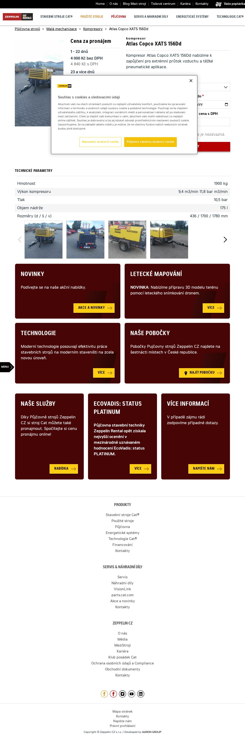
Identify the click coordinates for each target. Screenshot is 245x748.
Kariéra (185, 4)
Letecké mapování (156, 275)
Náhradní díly (122, 583)
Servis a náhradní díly (151, 17)
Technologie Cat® (230, 17)
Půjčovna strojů (27, 29)
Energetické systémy (192, 17)
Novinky (32, 275)
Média (122, 639)
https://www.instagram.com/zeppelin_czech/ (122, 693)
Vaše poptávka (234, 4)
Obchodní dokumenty (122, 669)
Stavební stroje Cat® (56, 17)
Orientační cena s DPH (199, 114)
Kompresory (93, 29)
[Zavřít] (191, 80)
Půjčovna (118, 17)
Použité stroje (92, 17)
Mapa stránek (122, 712)
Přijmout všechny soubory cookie (150, 142)
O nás (114, 4)
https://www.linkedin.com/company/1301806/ (140, 693)
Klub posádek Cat (122, 657)
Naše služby (38, 404)
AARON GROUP (151, 732)
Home (100, 4)
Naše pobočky (150, 334)
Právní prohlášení (122, 726)
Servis (122, 577)
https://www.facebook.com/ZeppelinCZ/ (104, 693)
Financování (122, 545)
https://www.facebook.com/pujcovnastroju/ (113, 693)
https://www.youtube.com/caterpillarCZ (131, 693)
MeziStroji (122, 645)
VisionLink (122, 589)
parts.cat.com (122, 595)
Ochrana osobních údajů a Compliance (122, 663)
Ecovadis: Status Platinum (118, 409)
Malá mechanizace (61, 29)
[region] (124, 115)
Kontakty (201, 4)
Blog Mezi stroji (134, 4)
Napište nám (122, 721)
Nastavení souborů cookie (100, 142)
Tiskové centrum (163, 4)
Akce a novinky (122, 601)
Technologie (38, 334)
